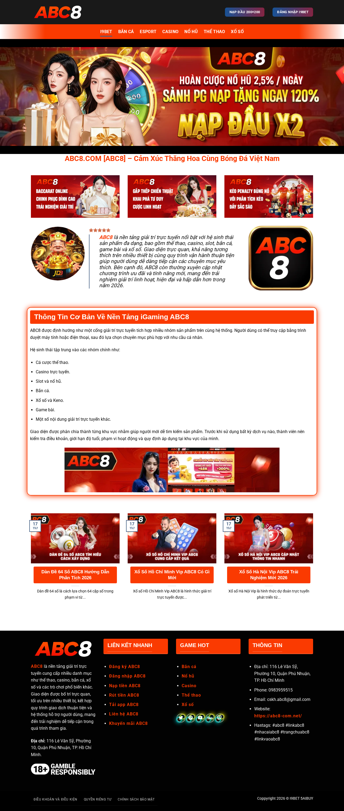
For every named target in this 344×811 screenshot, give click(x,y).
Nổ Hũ (191, 31)
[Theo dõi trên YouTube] (200, 718)
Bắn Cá (126, 31)
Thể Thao (214, 31)
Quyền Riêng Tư (98, 799)
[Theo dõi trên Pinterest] (190, 718)
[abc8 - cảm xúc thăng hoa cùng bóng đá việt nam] (58, 12)
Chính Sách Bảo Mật (136, 799)
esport (148, 31)
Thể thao (191, 695)
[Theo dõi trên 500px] (210, 718)
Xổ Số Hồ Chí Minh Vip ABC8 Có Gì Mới (172, 574)
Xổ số (188, 704)
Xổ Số (237, 31)
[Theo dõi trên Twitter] (181, 718)
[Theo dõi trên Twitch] (219, 718)
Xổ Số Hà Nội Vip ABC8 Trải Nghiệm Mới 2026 (268, 574)
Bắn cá (189, 666)
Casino (170, 31)
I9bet (106, 31)
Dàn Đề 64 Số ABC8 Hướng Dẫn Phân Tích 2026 (75, 574)
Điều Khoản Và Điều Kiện (55, 799)
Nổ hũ (188, 676)
